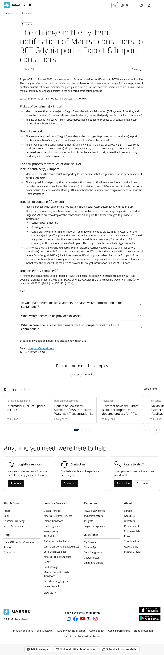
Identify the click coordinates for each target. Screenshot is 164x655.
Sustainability (131, 541)
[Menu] (156, 5)
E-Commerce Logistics (56, 541)
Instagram (95, 618)
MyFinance (90, 542)
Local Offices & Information (19, 542)
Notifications (133, 3)
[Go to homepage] (18, 5)
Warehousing (51, 531)
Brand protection (143, 630)
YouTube (82, 618)
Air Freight (50, 536)
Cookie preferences (119, 630)
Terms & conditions (22, 630)
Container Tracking (14, 521)
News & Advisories (94, 510)
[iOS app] (149, 610)
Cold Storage (51, 567)
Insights (88, 521)
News (15, 13)
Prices (7, 510)
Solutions (16, 483)
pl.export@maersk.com (41, 348)
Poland (88, 374)
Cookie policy (96, 630)
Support (141, 5)
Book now (142, 483)
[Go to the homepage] (17, 613)
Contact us (70, 483)
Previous (146, 430)
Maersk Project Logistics (57, 556)
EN (126, 5)
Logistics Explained (95, 526)
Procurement (131, 526)
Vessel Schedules (13, 526)
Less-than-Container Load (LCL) (61, 546)
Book (6, 515)
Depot (47, 562)
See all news (150, 388)
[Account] (149, 5)
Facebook (75, 618)
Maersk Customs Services (58, 515)
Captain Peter (91, 557)
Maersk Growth (132, 551)
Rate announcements (18, 400)
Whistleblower (45, 630)
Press (127, 536)
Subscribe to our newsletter (121, 649)
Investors (129, 521)
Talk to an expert (40, 649)
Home (7, 13)
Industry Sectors (93, 515)
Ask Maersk (114, 5)
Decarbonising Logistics (57, 581)
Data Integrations (94, 552)
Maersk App (90, 547)
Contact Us (10, 552)
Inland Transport (53, 521)
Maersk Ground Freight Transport (57, 574)
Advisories (27, 13)
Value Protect (51, 586)
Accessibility (131, 546)
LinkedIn (68, 618)
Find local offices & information (78, 649)
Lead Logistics (52, 526)
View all (48, 592)
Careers (128, 510)
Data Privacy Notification (71, 630)
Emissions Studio (93, 562)
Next (156, 430)
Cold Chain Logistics (55, 551)
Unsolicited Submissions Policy (82, 636)
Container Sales (132, 531)
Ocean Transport (53, 510)
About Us (129, 515)
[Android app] (149, 618)
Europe (75, 374)
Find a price (123, 483)
